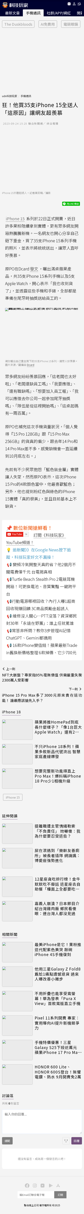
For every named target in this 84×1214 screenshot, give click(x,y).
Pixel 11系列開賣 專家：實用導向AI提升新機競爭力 (57, 1022)
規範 (7, 1141)
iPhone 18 (11, 711)
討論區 (8, 1095)
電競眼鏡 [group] (70, 24)
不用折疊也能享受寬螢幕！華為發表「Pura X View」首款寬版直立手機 (58, 998)
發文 (34, 269)
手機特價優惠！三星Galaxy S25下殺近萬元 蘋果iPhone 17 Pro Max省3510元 (57, 1047)
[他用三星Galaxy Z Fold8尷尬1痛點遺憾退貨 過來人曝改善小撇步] (17, 976)
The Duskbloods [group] (18, 24)
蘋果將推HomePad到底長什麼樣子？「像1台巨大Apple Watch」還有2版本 (58, 727)
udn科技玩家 (9, 96)
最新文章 (12, 12)
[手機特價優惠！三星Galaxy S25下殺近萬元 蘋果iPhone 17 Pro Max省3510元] (17, 1050)
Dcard (30, 365)
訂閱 (60, 1195)
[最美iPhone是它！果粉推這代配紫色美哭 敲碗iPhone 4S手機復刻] (17, 952)
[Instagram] (34, 1185)
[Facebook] (26, 1185)
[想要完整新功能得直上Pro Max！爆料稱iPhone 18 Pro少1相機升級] (17, 778)
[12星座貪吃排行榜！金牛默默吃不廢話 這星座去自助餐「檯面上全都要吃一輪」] (17, 886)
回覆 (77, 1141)
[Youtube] (69, 4)
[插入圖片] (66, 1140)
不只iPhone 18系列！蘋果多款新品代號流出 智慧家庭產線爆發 (58, 751)
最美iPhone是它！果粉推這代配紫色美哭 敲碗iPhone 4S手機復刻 (58, 949)
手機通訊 (33, 12)
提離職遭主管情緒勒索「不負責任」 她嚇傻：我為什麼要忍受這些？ (58, 831)
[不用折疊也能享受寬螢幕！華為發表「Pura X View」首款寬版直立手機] (17, 1001)
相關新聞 (10, 934)
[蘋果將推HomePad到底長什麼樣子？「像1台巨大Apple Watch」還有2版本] (17, 729)
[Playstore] (50, 1185)
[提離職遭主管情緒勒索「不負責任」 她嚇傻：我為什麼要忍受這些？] (17, 833)
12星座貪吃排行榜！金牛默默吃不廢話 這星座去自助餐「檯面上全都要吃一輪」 (58, 884)
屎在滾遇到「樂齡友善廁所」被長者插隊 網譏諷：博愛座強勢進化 (58, 855)
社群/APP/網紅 (59, 12)
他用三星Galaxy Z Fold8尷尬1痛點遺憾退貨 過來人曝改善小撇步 (58, 974)
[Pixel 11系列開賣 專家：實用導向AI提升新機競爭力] (17, 1025)
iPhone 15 (13, 797)
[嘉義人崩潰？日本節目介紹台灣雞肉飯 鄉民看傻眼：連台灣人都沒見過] (17, 911)
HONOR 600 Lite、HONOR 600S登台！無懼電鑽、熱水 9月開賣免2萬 (58, 1071)
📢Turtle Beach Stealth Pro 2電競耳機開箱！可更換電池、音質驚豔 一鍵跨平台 (41, 586)
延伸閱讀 (10, 815)
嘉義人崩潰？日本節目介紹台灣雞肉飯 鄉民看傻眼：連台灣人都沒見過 (57, 908)
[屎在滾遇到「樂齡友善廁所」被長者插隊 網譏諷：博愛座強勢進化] (17, 858)
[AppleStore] (57, 1185)
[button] (74, 4)
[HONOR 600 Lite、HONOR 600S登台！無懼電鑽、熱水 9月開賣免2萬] (17, 1074)
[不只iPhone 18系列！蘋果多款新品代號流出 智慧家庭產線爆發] (17, 754)
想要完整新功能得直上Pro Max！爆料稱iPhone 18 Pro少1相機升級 (58, 776)
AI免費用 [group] (48, 24)
